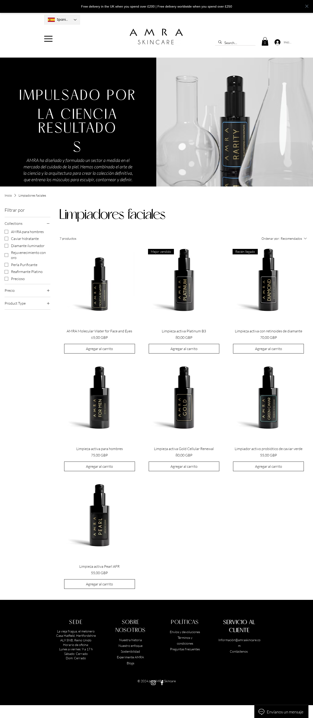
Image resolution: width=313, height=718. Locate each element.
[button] (265, 41)
